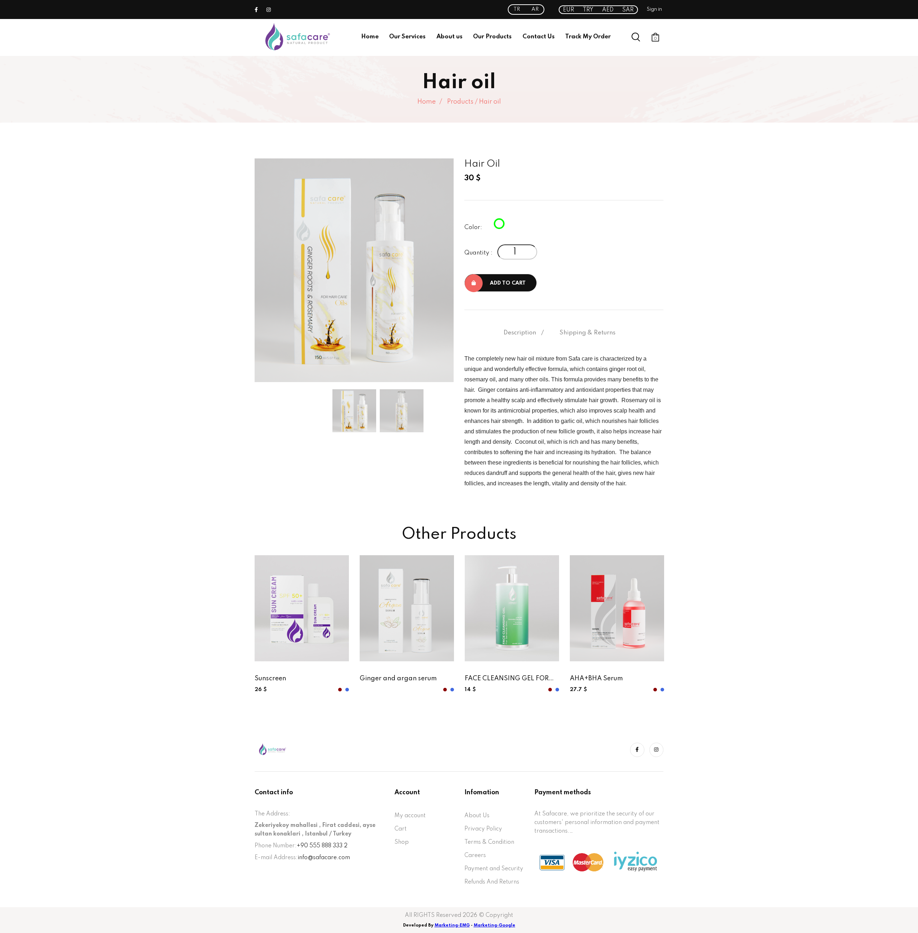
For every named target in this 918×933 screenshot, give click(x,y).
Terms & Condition (489, 842)
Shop (401, 842)
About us (449, 37)
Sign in (654, 9)
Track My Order (588, 37)
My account (410, 816)
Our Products (492, 37)
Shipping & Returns (587, 333)
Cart (400, 829)
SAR (628, 10)
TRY (588, 10)
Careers (475, 855)
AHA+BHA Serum (596, 678)
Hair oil (490, 102)
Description (519, 333)
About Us (476, 816)
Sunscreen (270, 678)
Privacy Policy (483, 829)
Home (370, 37)
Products (460, 102)
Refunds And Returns (491, 882)
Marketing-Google (494, 925)
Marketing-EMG (452, 925)
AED (608, 10)
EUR (568, 10)
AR (535, 9)
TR (517, 9)
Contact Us (538, 37)
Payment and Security (493, 869)
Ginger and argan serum (398, 678)
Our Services (407, 37)
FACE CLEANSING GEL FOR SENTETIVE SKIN (507, 679)
